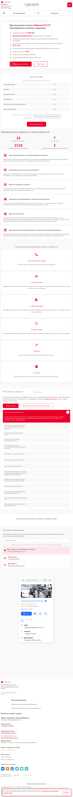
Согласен (66, 792)
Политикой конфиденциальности (53, 545)
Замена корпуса (8, 99)
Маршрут (28, 613)
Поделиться (2, 769)
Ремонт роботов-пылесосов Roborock (24, 704)
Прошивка (6, 89)
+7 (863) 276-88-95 (32, 4)
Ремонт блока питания (9, 84)
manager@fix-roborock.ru (9, 738)
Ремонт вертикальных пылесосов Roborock (26, 708)
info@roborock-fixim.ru (9, 733)
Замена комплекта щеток (10, 109)
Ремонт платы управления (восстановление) (15, 104)
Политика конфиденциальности (36, 784)
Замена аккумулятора (9, 94)
